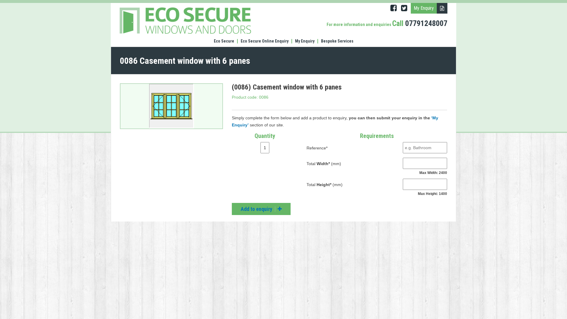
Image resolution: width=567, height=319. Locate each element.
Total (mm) (324, 163)
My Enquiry (305, 41)
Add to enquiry (257, 209)
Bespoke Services (337, 41)
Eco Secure (224, 41)
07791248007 (426, 23)
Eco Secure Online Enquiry (265, 41)
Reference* (317, 148)
